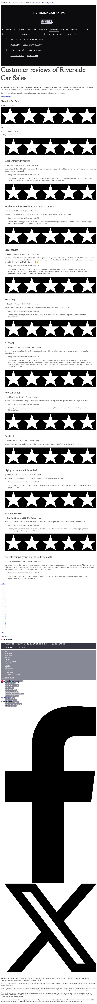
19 (5, 625)
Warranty (16, 39)
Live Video (32, 56)
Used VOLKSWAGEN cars (13, 704)
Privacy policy (9, 672)
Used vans (8, 655)
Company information (12, 674)
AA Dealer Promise (33, 39)
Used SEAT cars (10, 698)
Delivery (15, 45)
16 (5, 619)
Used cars (8, 653)
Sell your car (9, 668)
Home (7, 651)
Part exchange (35, 50)
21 (5, 629)
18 (5, 623)
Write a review (6, 97)
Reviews (7, 659)
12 (5, 610)
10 (5, 606)
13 (5, 612)
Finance (7, 657)
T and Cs (8, 664)
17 (5, 621)
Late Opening (17, 56)
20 (5, 627)
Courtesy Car (17, 50)
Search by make (8, 678)
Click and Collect (32, 45)
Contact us (8, 670)
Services (7, 666)
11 (5, 608)
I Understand (39, 3)
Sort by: (3, 135)
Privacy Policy (49, 3)
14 (5, 614)
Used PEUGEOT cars (12, 696)
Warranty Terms (10, 662)
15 (5, 616)
